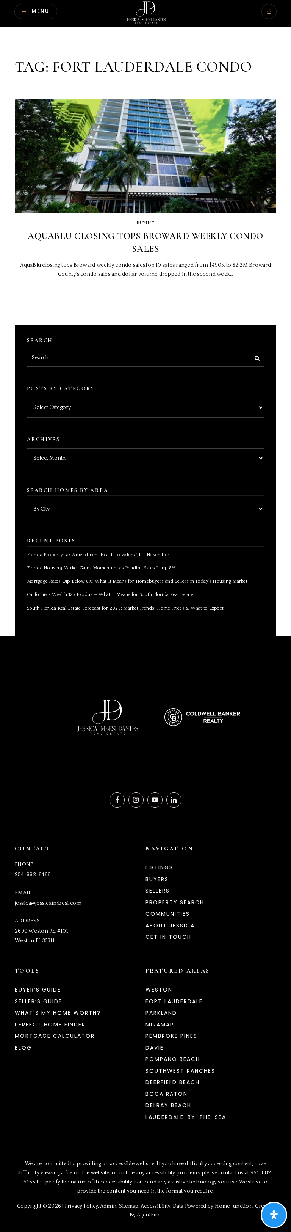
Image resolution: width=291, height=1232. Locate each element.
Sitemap (129, 1206)
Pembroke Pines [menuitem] (171, 1036)
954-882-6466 (33, 875)
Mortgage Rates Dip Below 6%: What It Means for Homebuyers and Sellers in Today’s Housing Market (137, 581)
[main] (145, 318)
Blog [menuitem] (23, 1047)
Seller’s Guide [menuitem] (38, 1001)
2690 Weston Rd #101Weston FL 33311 (41, 936)
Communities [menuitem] (168, 914)
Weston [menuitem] (159, 989)
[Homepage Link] (145, 13)
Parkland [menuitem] (161, 1013)
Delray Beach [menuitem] (168, 1105)
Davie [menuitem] (155, 1047)
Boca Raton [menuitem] (167, 1094)
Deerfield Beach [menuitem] (173, 1082)
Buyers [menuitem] (157, 879)
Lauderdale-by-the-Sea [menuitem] (186, 1117)
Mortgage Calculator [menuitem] (55, 1036)
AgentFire (148, 1215)
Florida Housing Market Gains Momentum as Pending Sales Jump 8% (101, 568)
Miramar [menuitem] (160, 1024)
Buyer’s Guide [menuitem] (38, 989)
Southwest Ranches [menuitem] (180, 1071)
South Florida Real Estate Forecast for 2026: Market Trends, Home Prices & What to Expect (125, 608)
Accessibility (155, 1206)
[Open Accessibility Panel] (274, 1215)
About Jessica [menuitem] (170, 925)
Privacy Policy (81, 1206)
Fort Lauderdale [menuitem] (174, 1001)
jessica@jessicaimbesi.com (48, 903)
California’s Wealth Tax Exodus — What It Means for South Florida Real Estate (110, 594)
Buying (145, 222)
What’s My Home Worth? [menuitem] (58, 1013)
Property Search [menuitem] (175, 902)
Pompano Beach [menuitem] (173, 1059)
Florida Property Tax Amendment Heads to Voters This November (98, 554)
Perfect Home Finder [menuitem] (50, 1024)
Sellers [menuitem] (158, 890)
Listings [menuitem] (159, 867)
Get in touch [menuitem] (168, 937)
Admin (108, 1206)
